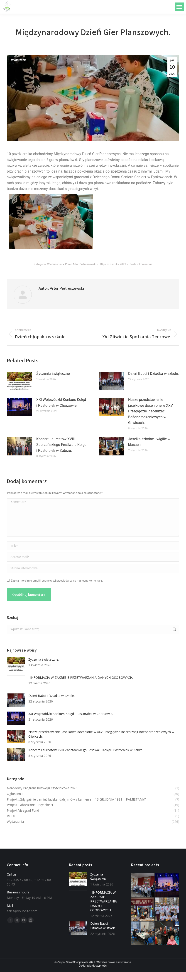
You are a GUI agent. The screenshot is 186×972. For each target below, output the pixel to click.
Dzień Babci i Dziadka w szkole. (153, 373)
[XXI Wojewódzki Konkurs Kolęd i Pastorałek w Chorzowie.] (167, 885)
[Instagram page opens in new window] (31, 920)
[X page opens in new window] (17, 920)
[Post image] (19, 381)
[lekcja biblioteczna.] (143, 933)
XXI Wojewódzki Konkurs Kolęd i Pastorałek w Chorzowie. (61, 402)
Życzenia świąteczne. (53, 373)
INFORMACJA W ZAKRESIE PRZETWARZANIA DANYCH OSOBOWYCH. (80, 677)
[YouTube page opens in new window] (24, 920)
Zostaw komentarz (141, 264)
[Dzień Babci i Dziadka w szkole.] (143, 885)
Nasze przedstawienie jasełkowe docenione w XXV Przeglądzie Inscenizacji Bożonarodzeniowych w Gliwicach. (150, 411)
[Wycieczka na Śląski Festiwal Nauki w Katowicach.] (167, 933)
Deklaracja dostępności (93, 965)
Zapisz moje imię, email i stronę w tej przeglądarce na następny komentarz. (57, 580)
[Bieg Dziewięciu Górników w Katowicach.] (167, 909)
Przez (80, 264)
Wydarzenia (18, 60)
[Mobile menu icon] (179, 6)
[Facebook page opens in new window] (10, 920)
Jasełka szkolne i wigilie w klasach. (149, 442)
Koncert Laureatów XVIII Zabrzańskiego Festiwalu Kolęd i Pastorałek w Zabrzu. (61, 445)
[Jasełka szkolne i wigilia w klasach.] (143, 909)
